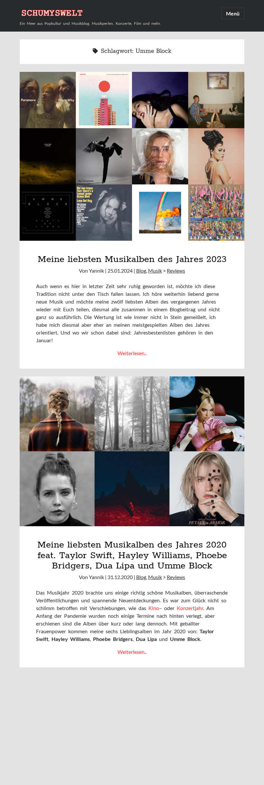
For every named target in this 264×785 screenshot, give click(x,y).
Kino (153, 608)
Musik (155, 270)
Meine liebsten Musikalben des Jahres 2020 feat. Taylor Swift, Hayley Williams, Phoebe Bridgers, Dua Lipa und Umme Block (132, 555)
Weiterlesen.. (132, 353)
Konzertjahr (190, 608)
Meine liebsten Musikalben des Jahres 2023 (132, 259)
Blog (141, 270)
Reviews (176, 270)
